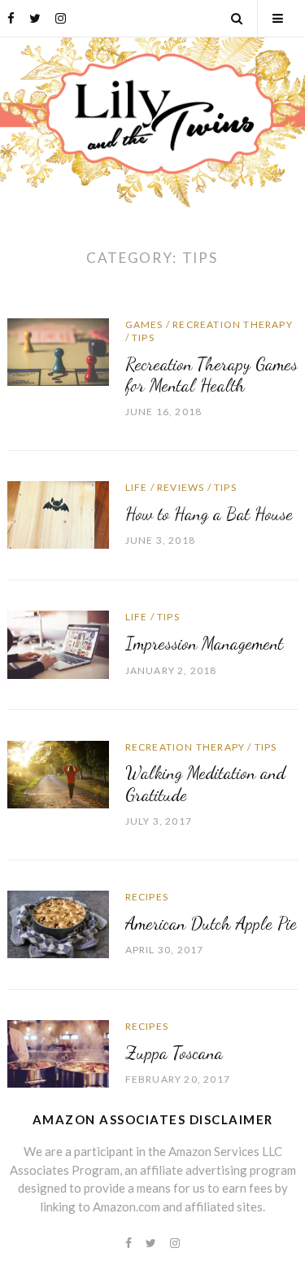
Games (144, 324)
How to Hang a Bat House (209, 513)
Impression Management (204, 643)
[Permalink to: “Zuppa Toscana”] (58, 1052)
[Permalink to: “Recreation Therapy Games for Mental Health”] (58, 350)
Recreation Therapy (232, 324)
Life (136, 487)
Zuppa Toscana (174, 1052)
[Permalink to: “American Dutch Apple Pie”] (58, 922)
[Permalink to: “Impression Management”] (58, 643)
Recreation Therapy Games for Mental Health (211, 374)
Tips (143, 337)
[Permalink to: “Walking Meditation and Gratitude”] (58, 772)
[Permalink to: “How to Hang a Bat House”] (58, 513)
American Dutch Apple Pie (211, 923)
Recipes (146, 897)
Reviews (180, 487)
